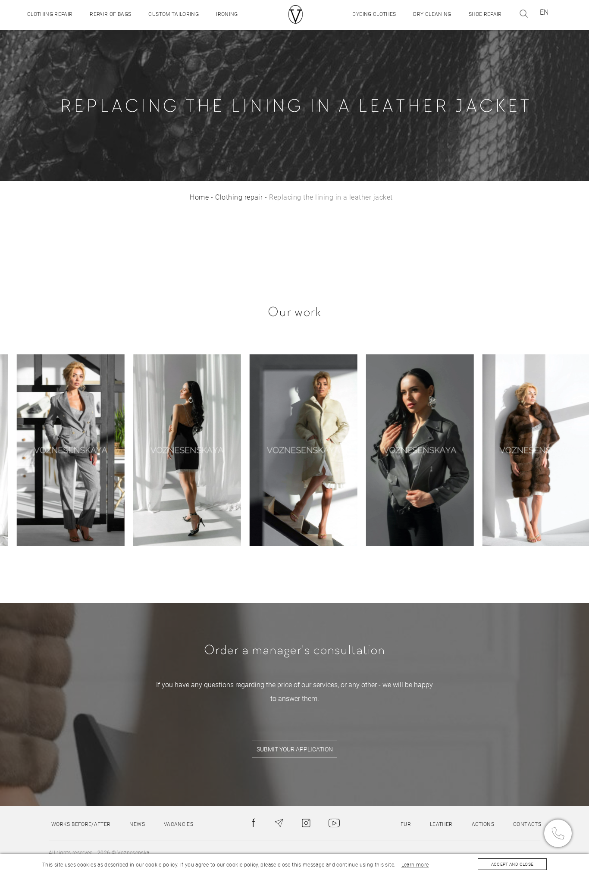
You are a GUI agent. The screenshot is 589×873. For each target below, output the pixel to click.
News (136, 824)
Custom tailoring (173, 14)
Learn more (415, 865)
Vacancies (178, 824)
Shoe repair (485, 14)
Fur (406, 824)
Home (199, 197)
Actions (483, 824)
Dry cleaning (432, 14)
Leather (441, 824)
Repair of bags (110, 14)
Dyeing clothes (374, 14)
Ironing (227, 14)
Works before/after (80, 824)
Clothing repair (49, 14)
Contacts (527, 824)
